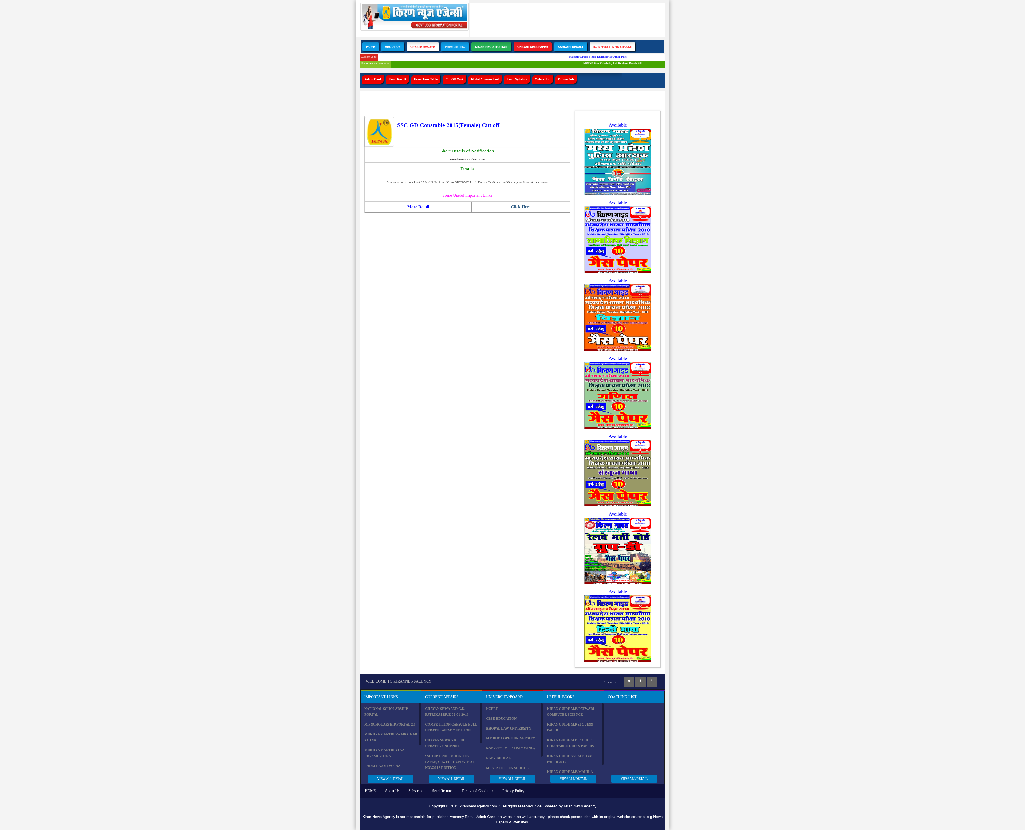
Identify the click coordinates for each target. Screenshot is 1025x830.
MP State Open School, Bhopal (508, 771)
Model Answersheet (485, 79)
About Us (392, 46)
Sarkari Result (571, 46)
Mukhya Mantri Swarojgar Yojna (390, 737)
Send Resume (442, 791)
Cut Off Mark (454, 79)
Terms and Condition (477, 791)
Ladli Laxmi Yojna (382, 766)
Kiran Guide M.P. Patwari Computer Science (570, 712)
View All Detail (390, 779)
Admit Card (373, 79)
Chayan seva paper (532, 46)
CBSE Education (501, 719)
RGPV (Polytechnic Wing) (510, 748)
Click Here (520, 206)
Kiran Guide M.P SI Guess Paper (570, 727)
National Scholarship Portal (386, 712)
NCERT (492, 709)
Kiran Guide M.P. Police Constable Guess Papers (570, 743)
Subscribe (415, 791)
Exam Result (397, 79)
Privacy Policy (513, 791)
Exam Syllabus (517, 79)
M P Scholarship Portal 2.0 (390, 724)
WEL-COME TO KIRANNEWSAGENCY (398, 681)
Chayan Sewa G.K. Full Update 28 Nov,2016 (446, 743)
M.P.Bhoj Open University (510, 738)
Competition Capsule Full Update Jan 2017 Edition (451, 727)
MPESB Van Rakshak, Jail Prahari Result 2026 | (603, 63)
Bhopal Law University (508, 728)
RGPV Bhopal (498, 758)
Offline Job (566, 79)
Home (370, 46)
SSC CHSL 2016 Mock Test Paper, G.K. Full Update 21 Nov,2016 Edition (449, 762)
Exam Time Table (426, 79)
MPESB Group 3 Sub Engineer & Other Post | (588, 56)
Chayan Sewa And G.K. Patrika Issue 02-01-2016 (447, 712)
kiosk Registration (491, 46)
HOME (370, 791)
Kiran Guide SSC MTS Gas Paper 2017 (570, 759)
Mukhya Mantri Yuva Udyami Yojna (384, 753)
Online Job (542, 79)
